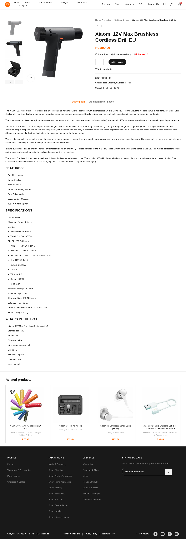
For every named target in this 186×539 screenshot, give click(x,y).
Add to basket (117, 62)
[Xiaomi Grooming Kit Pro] (71, 405)
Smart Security (55, 487)
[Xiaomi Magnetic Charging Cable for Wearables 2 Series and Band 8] (160, 405)
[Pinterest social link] (111, 88)
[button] (9, 82)
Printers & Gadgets (91, 493)
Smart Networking (57, 493)
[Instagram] (177, 534)
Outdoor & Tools (121, 20)
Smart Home (45, 3)
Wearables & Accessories (19, 470)
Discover (106, 4)
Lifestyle (64, 3)
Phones (10, 464)
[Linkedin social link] (114, 88)
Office (85, 476)
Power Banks (13, 476)
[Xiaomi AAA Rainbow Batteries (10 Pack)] (26, 405)
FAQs (141, 4)
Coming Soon (23, 6)
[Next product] (104, 26)
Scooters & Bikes (91, 470)
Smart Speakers (56, 499)
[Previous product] (97, 26)
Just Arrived (81, 3)
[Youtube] (163, 534)
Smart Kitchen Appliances (60, 476)
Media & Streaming (57, 464)
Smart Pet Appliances (58, 505)
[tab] (78, 100)
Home (17, 3)
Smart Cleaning (56, 470)
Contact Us (153, 4)
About (117, 4)
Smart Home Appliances (60, 482)
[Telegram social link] (118, 88)
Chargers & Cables (24, 432)
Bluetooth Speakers (92, 499)
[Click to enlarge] (30, 78)
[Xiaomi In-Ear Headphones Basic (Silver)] (116, 405)
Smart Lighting (55, 511)
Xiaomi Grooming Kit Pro (70, 426)
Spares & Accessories (59, 517)
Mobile (28, 3)
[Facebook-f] (155, 534)
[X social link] (107, 88)
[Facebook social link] (103, 88)
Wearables (119, 432)
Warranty (129, 4)
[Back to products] (100, 26)
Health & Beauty (75, 429)
